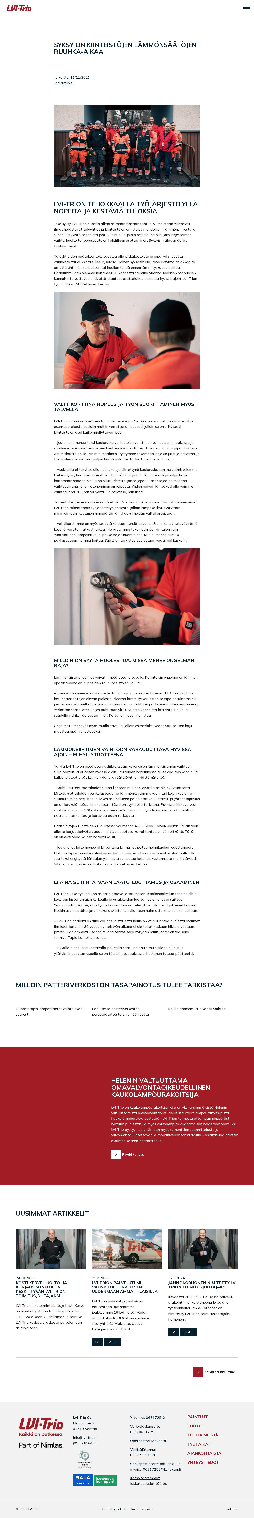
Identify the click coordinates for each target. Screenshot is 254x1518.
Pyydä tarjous (133, 1154)
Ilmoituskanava (141, 1509)
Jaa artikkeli (64, 83)
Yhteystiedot (203, 1462)
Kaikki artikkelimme (220, 1372)
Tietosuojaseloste (114, 1509)
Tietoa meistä (202, 1435)
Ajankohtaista (204, 1453)
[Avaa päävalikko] (246, 7)
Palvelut (197, 1416)
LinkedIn (231, 1509)
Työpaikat (199, 1444)
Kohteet (197, 1425)
